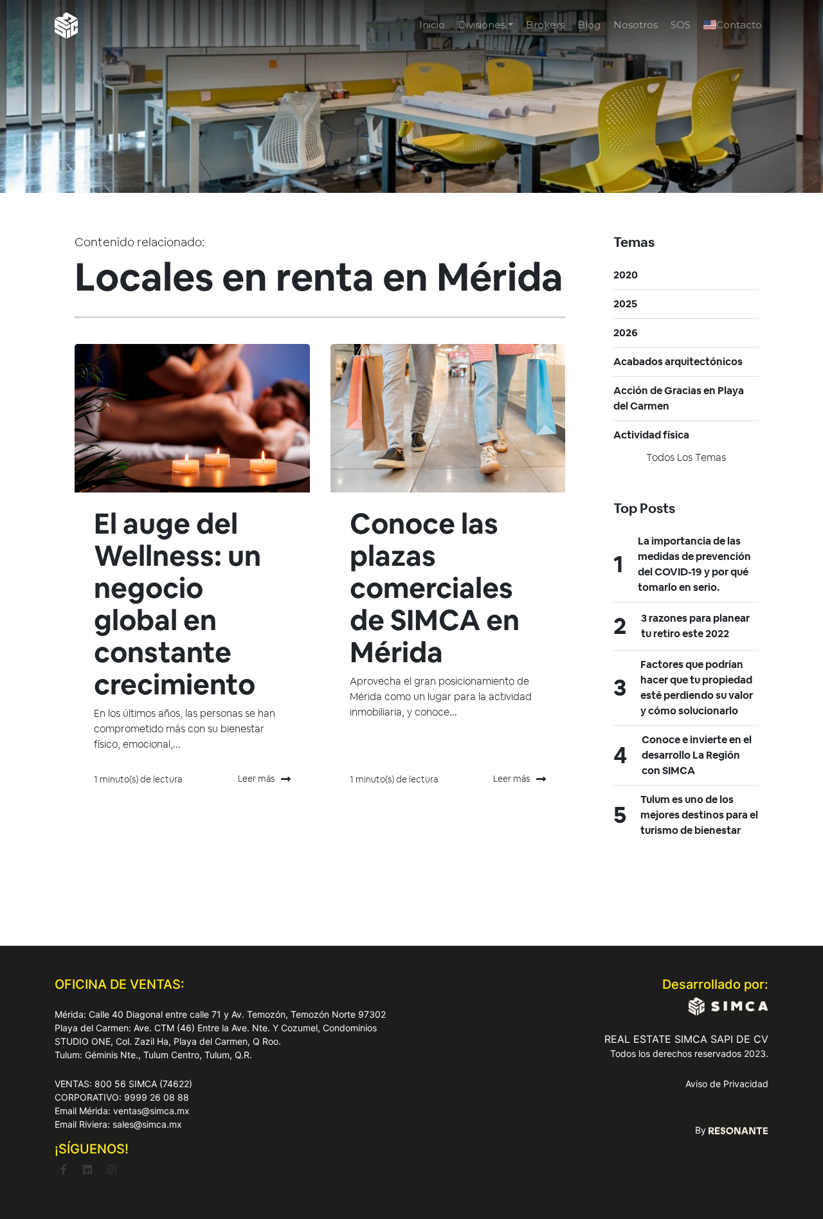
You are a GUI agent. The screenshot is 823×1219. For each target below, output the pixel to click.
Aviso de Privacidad (726, 1083)
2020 (625, 275)
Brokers (545, 25)
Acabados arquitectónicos (678, 361)
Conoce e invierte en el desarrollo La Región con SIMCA (697, 755)
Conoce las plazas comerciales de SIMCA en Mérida (435, 588)
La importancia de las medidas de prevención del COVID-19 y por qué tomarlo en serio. (694, 564)
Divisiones (481, 25)
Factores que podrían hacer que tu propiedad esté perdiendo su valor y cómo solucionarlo (696, 688)
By (702, 1129)
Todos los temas (686, 457)
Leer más (256, 778)
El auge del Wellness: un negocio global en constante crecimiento (177, 604)
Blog (589, 25)
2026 (625, 332)
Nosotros (635, 25)
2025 (625, 304)
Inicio (432, 25)
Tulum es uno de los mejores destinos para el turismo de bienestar (699, 815)
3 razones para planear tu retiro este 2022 (695, 625)
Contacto (739, 25)
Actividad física (651, 435)
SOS (681, 25)
